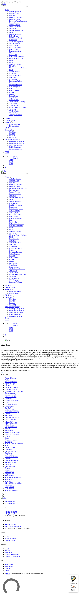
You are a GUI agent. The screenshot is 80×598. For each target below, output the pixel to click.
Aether (7, 380)
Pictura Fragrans (14, 87)
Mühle (11, 70)
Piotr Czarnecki (14, 90)
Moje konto (9, 564)
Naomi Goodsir (14, 72)
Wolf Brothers (13, 113)
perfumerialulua (10, 503)
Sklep (7, 570)
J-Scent (11, 53)
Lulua (11, 62)
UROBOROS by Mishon (17, 107)
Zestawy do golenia (15, 149)
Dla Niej (12, 134)
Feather (7, 414)
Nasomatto (12, 73)
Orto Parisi (12, 77)
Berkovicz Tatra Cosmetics (18, 21)
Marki (7, 10)
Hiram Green (13, 49)
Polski (15, 156)
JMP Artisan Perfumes (16, 57)
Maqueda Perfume (15, 64)
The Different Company (17, 102)
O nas (7, 151)
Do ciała (12, 135)
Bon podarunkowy (11, 538)
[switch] (73, 590)
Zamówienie (9, 566)
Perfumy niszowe (15, 124)
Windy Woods (14, 111)
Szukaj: (3, 6)
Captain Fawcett (14, 25)
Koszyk (7, 568)
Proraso (11, 92)
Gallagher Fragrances (16, 42)
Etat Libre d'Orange (11, 410)
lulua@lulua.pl (10, 514)
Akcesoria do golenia (12, 139)
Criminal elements (15, 34)
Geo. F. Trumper (14, 43)
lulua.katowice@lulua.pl (13, 526)
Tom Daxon (13, 103)
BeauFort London (15, 19)
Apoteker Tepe (14, 13)
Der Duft (8, 408)
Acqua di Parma (10, 378)
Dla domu (8, 128)
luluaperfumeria (10, 501)
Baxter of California (15, 17)
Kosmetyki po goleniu (16, 143)
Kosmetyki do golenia (16, 141)
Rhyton (11, 94)
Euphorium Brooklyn (12, 412)
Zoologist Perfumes (15, 115)
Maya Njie (12, 66)
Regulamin (8, 552)
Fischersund (13, 40)
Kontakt (7, 550)
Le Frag (11, 60)
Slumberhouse (14, 100)
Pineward (12, 88)
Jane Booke (13, 55)
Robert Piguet (13, 96)
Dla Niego (12, 132)
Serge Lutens (13, 98)
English (15, 158)
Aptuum (12, 15)
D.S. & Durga (13, 36)
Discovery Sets (14, 126)
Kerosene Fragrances (16, 58)
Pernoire (12, 83)
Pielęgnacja (8, 130)
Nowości (8, 118)
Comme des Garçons (16, 30)
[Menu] (76, 576)
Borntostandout (14, 23)
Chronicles (12, 28)
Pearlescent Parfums (15, 81)
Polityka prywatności (12, 554)
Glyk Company (14, 45)
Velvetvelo (12, 109)
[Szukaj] (27, 6)
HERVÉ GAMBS (15, 47)
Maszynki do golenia (16, 145)
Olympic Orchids (15, 75)
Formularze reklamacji (12, 556)
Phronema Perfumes (15, 85)
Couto (11, 32)
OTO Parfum (13, 79)
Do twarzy (12, 137)
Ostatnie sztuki (10, 120)
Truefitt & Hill (14, 105)
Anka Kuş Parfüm (15, 12)
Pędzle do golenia (15, 147)
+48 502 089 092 (10, 524)
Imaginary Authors (15, 51)
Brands (3, 374)
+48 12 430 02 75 (11, 512)
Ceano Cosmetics (15, 27)
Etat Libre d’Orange (15, 38)
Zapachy (8, 122)
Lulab (7, 153)
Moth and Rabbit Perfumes (18, 68)
